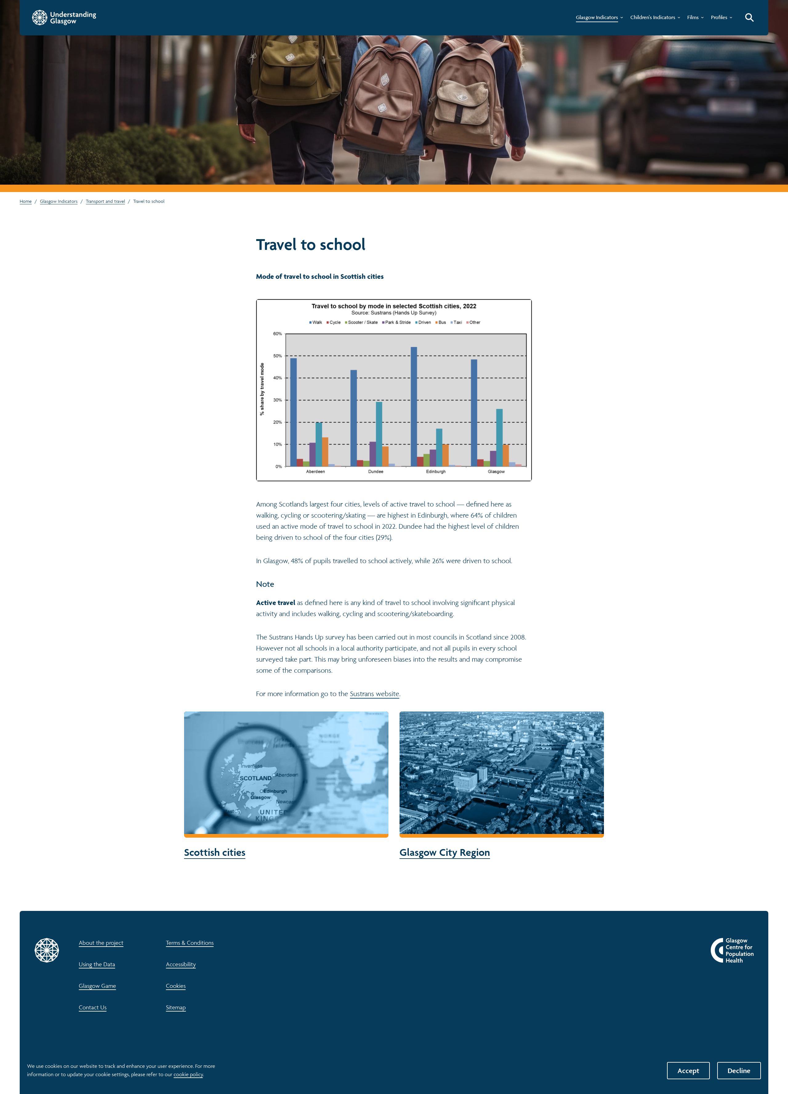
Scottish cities (286, 785)
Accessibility (181, 964)
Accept (688, 1070)
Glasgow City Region (502, 785)
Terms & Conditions (190, 942)
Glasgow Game (97, 985)
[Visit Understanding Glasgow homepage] (64, 17)
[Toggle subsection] (620, 18)
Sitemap (176, 1007)
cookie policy (188, 1074)
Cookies (176, 985)
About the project (101, 942)
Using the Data (97, 964)
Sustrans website (374, 693)
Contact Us (93, 1007)
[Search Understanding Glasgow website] (749, 17)
